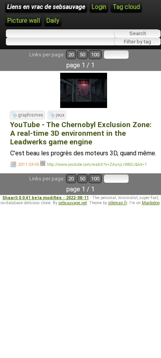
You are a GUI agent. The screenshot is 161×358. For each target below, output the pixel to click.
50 (82, 55)
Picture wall (23, 20)
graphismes (30, 115)
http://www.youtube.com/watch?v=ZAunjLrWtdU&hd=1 (97, 164)
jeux (60, 115)
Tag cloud (126, 7)
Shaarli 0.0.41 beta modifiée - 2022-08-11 (45, 197)
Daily (52, 20)
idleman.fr (117, 202)
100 (95, 55)
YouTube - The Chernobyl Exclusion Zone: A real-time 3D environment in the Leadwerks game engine (81, 133)
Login (98, 7)
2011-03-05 (28, 164)
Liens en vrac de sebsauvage (46, 7)
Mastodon (151, 202)
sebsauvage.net (73, 202)
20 (71, 55)
